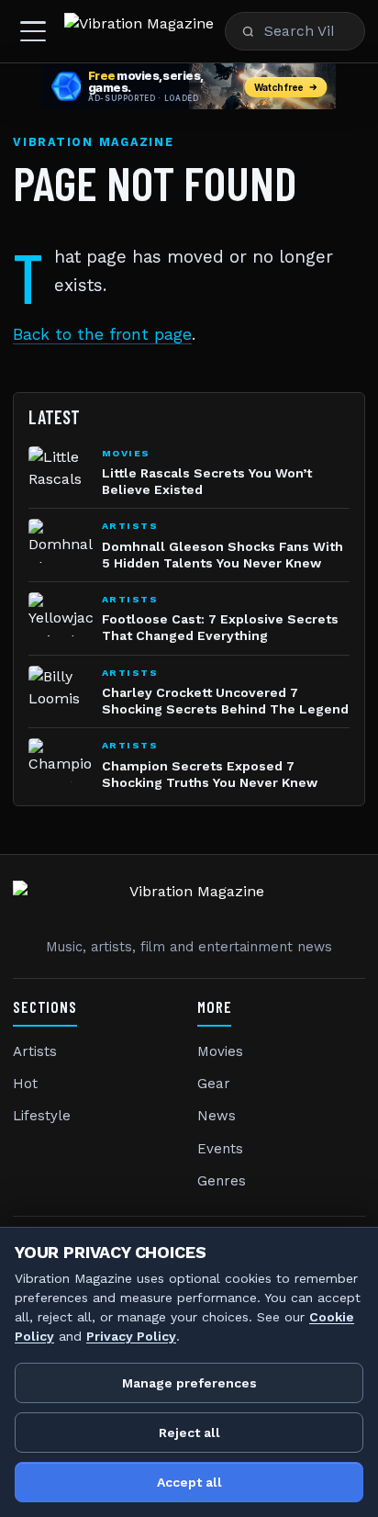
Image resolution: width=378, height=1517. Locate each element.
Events (220, 1149)
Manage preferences (189, 1383)
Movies (220, 1051)
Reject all (189, 1432)
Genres (221, 1181)
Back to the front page (102, 334)
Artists (35, 1051)
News (216, 1115)
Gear (213, 1083)
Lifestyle (42, 1115)
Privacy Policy (131, 1336)
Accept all (189, 1482)
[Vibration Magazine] (139, 31)
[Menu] (33, 31)
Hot (25, 1083)
